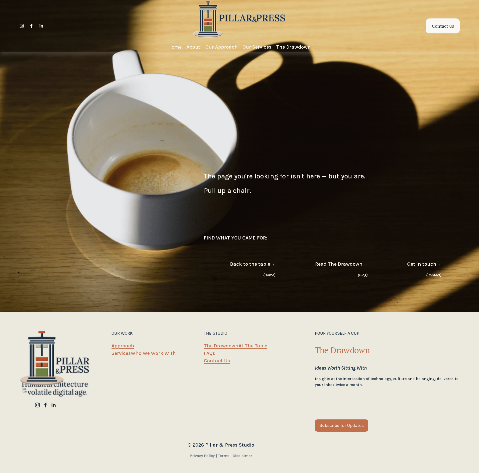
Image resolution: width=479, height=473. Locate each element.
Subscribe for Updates (341, 425)
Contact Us (443, 26)
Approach (123, 346)
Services (121, 353)
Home (175, 47)
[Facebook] (31, 25)
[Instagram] (21, 25)
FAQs (209, 353)
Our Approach (221, 47)
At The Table (253, 346)
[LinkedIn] (41, 25)
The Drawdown (221, 346)
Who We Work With (153, 353)
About (193, 47)
